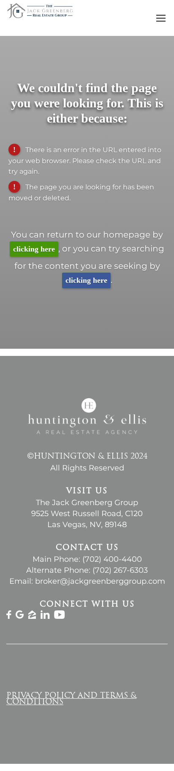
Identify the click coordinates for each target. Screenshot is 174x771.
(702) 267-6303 (120, 570)
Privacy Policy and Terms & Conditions (71, 699)
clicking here (34, 249)
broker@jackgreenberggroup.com (100, 581)
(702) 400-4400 (112, 559)
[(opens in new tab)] (8, 616)
